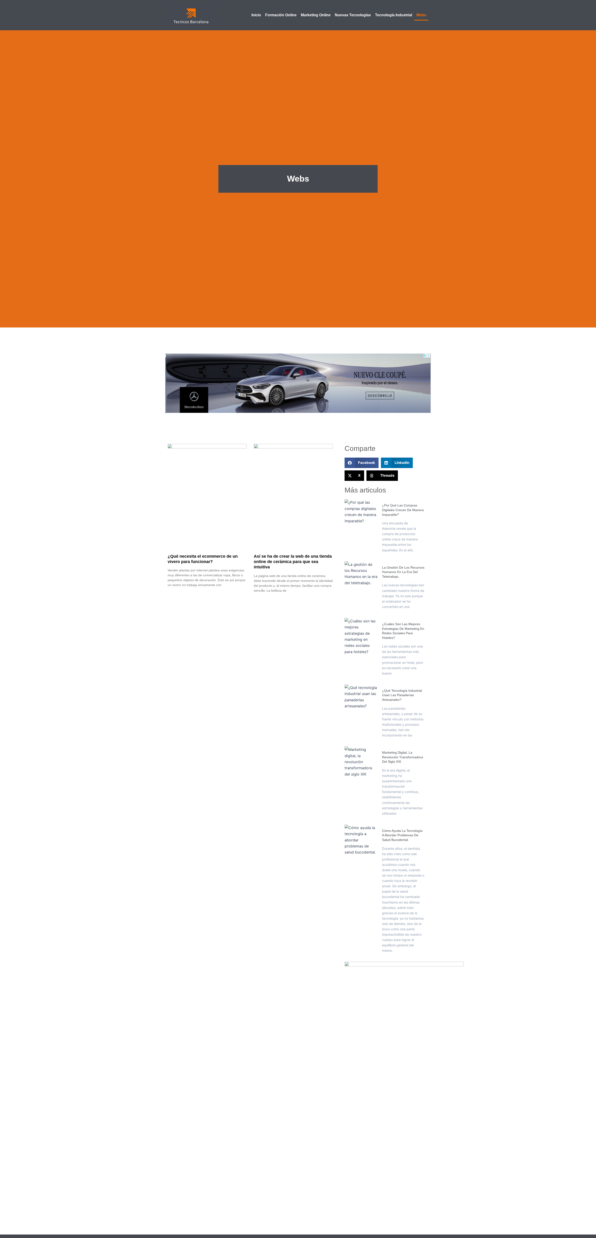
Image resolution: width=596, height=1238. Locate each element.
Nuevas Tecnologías (353, 15)
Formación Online (281, 15)
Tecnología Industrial (393, 15)
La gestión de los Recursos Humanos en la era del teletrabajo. (403, 572)
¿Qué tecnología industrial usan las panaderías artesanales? (402, 695)
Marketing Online (316, 15)
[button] (362, 463)
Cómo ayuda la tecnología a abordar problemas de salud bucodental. (402, 835)
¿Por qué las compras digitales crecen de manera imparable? (403, 509)
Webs (421, 15)
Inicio (256, 15)
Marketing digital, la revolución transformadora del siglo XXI (402, 757)
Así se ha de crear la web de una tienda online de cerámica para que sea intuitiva (293, 562)
